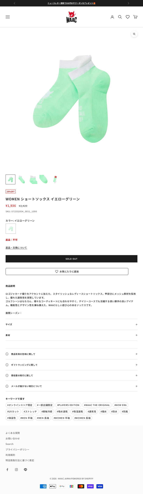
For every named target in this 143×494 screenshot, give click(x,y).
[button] (67, 271)
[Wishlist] (128, 17)
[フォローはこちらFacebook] (7, 469)
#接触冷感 (47, 411)
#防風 (125, 411)
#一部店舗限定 (45, 405)
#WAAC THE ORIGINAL (97, 405)
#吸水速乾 (62, 411)
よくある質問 (13, 433)
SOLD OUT (72, 258)
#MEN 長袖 (43, 418)
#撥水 (104, 411)
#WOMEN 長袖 (82, 418)
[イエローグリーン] (11, 229)
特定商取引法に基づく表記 (20, 460)
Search (10, 444)
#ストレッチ (30, 411)
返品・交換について (16, 247)
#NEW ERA (120, 405)
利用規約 (10, 455)
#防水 (114, 411)
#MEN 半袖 (26, 418)
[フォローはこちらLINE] (25, 469)
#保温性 (11, 418)
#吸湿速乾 (77, 411)
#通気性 (92, 411)
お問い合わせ (13, 438)
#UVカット (13, 411)
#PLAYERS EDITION (68, 405)
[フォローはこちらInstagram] (16, 469)
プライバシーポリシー (17, 449)
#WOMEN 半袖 (62, 418)
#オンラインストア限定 (19, 405)
